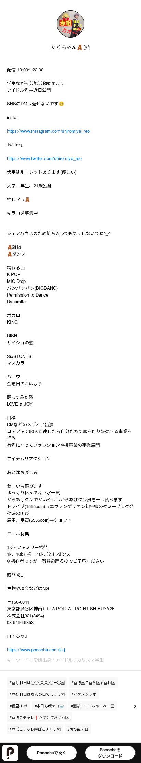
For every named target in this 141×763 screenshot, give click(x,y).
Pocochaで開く (51, 753)
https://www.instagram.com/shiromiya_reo (48, 131)
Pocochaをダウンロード (110, 753)
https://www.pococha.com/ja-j (36, 649)
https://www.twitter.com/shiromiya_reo (44, 158)
